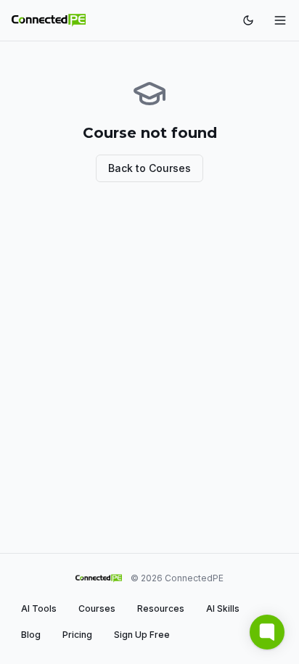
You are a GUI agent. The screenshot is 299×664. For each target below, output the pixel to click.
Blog (31, 634)
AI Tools (39, 608)
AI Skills (222, 608)
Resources (160, 608)
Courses (96, 608)
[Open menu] (280, 20)
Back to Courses (149, 168)
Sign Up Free (142, 634)
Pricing (77, 634)
